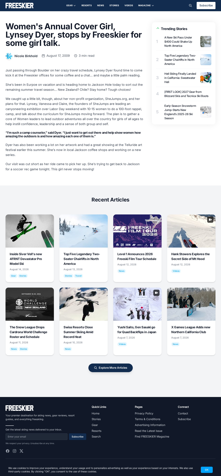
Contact (183, 413)
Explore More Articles (113, 367)
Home (95, 413)
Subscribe (206, 5)
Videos (128, 5)
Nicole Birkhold (26, 56)
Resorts (86, 5)
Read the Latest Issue (148, 431)
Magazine (144, 5)
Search (96, 436)
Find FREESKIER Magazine (152, 436)
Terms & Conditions (147, 419)
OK (207, 469)
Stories (114, 5)
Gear (69, 5)
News (100, 5)
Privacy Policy (144, 413)
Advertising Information (150, 425)
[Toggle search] (190, 5)
